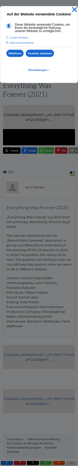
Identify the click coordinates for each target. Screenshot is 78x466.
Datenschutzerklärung (43, 439)
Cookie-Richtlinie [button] (19, 37)
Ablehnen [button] (15, 53)
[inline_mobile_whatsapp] (46, 463)
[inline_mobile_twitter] (33, 463)
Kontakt (51, 447)
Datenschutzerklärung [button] (22, 42)
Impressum (15, 439)
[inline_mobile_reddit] (59, 463)
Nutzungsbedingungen (24, 447)
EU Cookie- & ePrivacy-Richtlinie (30, 443)
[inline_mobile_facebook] (7, 463)
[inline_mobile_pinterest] (20, 463)
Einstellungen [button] (39, 70)
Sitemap (13, 452)
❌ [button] (74, 9)
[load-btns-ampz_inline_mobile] (71, 463)
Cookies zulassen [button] (40, 53)
